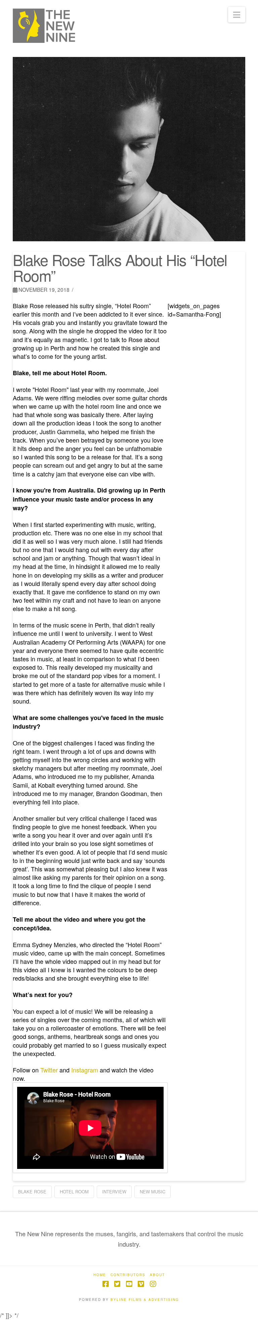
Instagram (84, 1069)
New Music (152, 1191)
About (157, 1275)
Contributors (128, 1275)
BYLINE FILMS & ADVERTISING (145, 1299)
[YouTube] (129, 1284)
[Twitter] (117, 1284)
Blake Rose (32, 1191)
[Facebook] (105, 1284)
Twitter (49, 1069)
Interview (114, 1191)
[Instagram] (153, 1284)
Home (99, 1275)
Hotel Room (74, 1191)
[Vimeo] (141, 1284)
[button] (236, 14)
